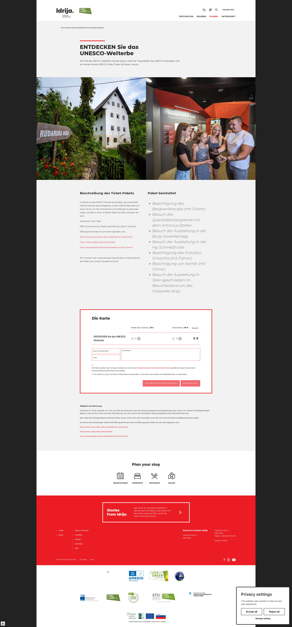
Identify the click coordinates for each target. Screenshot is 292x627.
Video (61, 531)
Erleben (201, 16)
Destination (186, 16)
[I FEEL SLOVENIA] (113, 598)
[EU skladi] (89, 598)
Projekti (78, 539)
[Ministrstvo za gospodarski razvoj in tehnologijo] (200, 594)
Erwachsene (177, 328)
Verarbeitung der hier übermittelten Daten (154, 368)
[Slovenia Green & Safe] (133, 598)
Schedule (78, 535)
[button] (210, 9)
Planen (214, 16)
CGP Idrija (79, 544)
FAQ (76, 548)
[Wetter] (204, 9)
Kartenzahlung (190, 383)
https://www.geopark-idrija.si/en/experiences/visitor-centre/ (106, 248)
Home (63, 28)
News (61, 535)
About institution (82, 531)
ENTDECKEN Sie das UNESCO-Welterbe (91, 28)
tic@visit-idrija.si (221, 541)
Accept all (251, 611)
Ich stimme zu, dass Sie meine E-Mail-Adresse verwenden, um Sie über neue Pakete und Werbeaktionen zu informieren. (140, 374)
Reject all (274, 611)
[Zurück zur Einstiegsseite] (65, 12)
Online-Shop (228, 10)
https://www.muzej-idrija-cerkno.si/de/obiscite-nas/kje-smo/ (106, 237)
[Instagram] (228, 559)
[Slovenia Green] (159, 576)
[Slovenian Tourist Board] (164, 598)
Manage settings (263, 618)
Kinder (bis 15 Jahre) (139, 328)
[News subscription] (181, 512)
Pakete (74, 28)
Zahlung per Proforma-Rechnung (161, 383)
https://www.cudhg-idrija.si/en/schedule (97, 242)
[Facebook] (224, 559)
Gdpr (92, 560)
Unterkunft (228, 16)
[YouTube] (234, 559)
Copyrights (83, 560)
